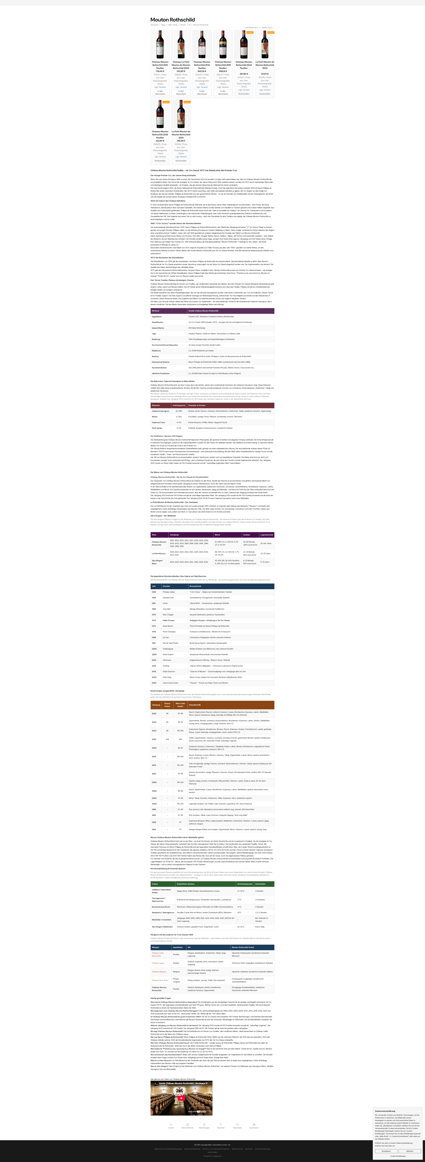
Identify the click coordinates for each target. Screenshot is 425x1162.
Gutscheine (254, 1128)
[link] (398, 1155)
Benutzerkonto (187, 1128)
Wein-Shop (172, 25)
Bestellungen (204, 1128)
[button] (386, 1151)
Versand (162, 87)
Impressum (249, 1149)
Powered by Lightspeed (212, 1156)
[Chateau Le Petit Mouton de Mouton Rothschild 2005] (181, 44)
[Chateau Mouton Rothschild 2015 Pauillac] (160, 44)
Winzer (183, 25)
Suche (171, 1128)
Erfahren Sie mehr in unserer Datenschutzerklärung (393, 1143)
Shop (163, 25)
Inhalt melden (212, 1152)
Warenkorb (237, 1128)
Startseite (154, 25)
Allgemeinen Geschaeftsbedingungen (168, 1149)
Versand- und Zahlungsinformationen (216, 1149)
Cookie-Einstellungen (262, 1149)
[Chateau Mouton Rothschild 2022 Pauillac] (202, 44)
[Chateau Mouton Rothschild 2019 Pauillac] (222, 44)
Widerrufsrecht (237, 1149)
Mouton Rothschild (200, 25)
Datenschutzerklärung (192, 1149)
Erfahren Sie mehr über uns (385, 1146)
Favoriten (221, 1128)
